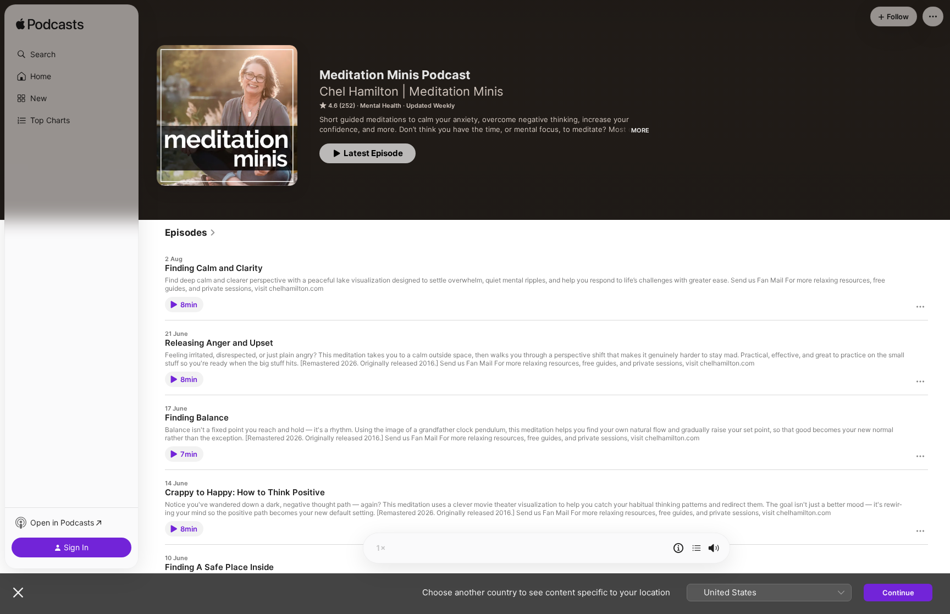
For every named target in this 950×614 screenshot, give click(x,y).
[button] (71, 54)
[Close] (18, 593)
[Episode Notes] (678, 548)
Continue (898, 592)
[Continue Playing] (696, 548)
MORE (640, 130)
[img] (50, 24)
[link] (190, 232)
